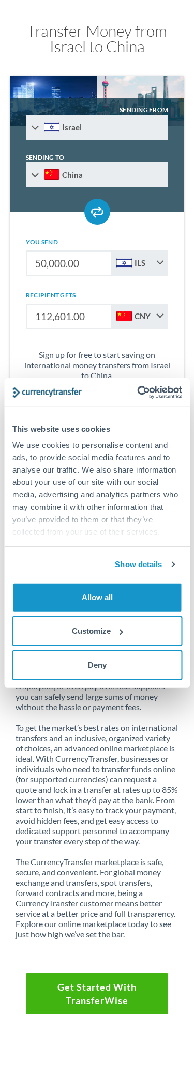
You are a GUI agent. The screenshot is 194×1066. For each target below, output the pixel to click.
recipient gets (51, 295)
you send (42, 242)
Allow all (97, 596)
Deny (97, 664)
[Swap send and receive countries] (97, 212)
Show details (138, 564)
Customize (91, 630)
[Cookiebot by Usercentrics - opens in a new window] (138, 392)
